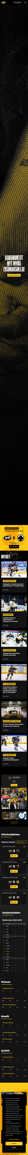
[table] (14, 947)
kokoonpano (8, 614)
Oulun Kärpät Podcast (12, 721)
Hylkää (14, 1147)
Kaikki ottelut (20, 842)
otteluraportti (9, 581)
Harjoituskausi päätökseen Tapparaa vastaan (10, 619)
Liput (15, 855)
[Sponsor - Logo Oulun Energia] (17, 2)
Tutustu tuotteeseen (14, 275)
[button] (12, 822)
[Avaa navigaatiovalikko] (25, 2)
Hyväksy (14, 1143)
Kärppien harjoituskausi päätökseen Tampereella (13, 585)
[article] (14, 990)
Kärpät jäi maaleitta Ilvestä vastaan (11, 654)
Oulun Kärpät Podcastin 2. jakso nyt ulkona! (13, 725)
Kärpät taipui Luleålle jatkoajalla (11, 759)
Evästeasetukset (14, 1139)
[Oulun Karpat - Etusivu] (3, 2)
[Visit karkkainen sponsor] (14, 815)
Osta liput (15, 546)
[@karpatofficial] (9, 777)
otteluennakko (9, 684)
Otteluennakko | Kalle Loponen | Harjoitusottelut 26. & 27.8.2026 (10, 689)
